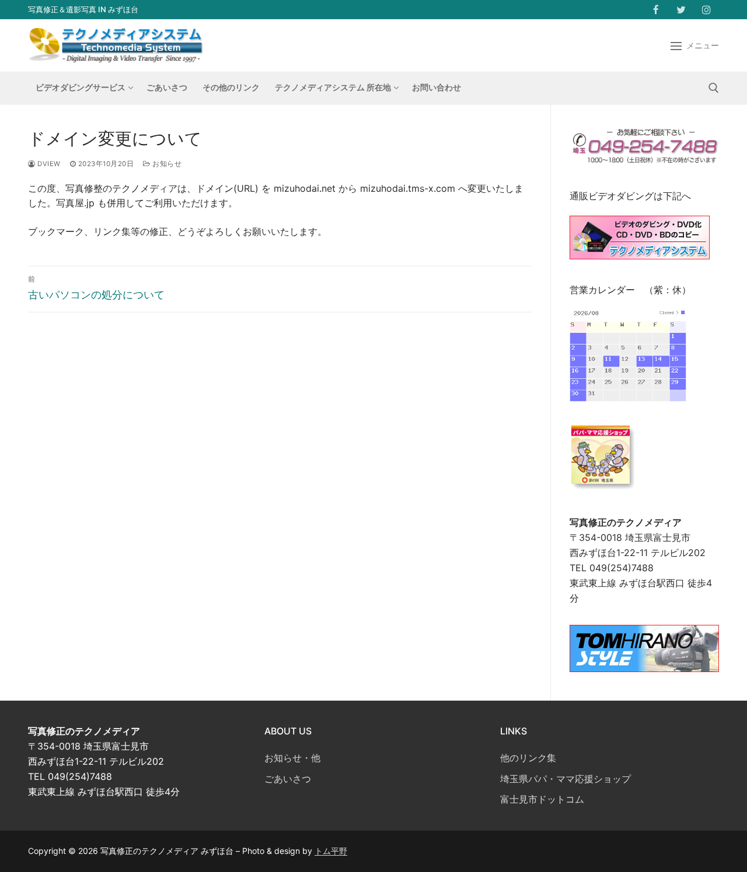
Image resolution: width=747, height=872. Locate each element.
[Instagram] (706, 9)
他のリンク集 (528, 758)
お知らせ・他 (292, 758)
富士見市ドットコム (542, 799)
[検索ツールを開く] (713, 88)
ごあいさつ (287, 779)
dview (48, 164)
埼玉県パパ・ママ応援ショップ (565, 779)
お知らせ (166, 164)
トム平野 (331, 851)
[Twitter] (681, 9)
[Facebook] (656, 9)
